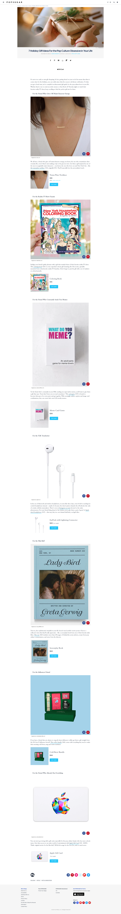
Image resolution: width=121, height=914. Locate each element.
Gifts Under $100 (47, 880)
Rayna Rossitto (56, 53)
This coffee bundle (56, 742)
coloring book (38, 267)
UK (56, 890)
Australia (58, 892)
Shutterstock (101, 47)
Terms (22, 896)
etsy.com (38, 157)
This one (36, 635)
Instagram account (64, 508)
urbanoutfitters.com (40, 387)
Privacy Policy (24, 898)
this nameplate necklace (38, 168)
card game (72, 394)
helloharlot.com (39, 260)
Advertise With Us (25, 894)
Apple (38, 880)
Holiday (33, 880)
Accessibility (24, 892)
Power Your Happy (42, 890)
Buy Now (53, 184)
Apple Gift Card (75, 53)
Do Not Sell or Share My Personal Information (28, 903)
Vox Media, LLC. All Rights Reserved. (62, 909)
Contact (23, 900)
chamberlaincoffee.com (41, 736)
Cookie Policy (24, 906)
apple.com (38, 499)
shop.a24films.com (40, 626)
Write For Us (24, 890)
